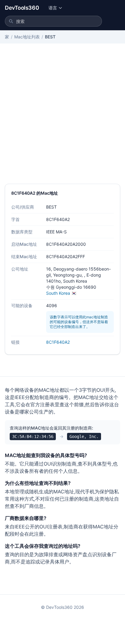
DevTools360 (22, 8)
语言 (53, 7)
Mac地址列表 (27, 36)
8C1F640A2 (58, 342)
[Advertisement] (62, 118)
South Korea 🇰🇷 (61, 293)
